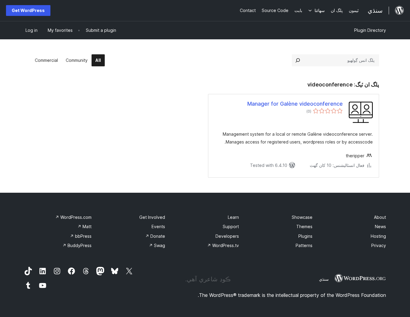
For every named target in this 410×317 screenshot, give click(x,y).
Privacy (378, 245)
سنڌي (324, 279)
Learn (233, 217)
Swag (157, 245)
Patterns (304, 245)
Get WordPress (28, 10)
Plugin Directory (370, 30)
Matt (84, 226)
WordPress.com (73, 217)
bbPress (81, 236)
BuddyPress (77, 245)
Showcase (302, 217)
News (380, 226)
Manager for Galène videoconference (295, 104)
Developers (227, 236)
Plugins (305, 236)
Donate (155, 236)
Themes (304, 226)
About (380, 217)
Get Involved (152, 217)
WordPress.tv (223, 245)
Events (158, 226)
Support (231, 226)
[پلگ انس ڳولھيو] (298, 60)
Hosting (378, 236)
